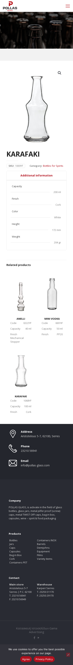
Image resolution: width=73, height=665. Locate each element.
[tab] (36, 175)
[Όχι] (68, 655)
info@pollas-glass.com (35, 465)
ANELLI (21, 318)
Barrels (41, 544)
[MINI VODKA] (52, 290)
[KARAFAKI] (20, 368)
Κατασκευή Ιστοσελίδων (32, 628)
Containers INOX (46, 540)
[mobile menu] (67, 6)
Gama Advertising (43, 630)
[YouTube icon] (38, 638)
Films (40, 555)
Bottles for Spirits (53, 166)
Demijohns (43, 547)
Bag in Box (15, 555)
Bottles (13, 540)
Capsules (14, 551)
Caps (12, 547)
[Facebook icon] (34, 638)
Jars (11, 544)
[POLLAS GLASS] (10, 6)
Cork (12, 559)
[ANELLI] (20, 290)
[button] (60, 73)
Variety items (44, 559)
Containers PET (18, 562)
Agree (26, 659)
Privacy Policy (44, 659)
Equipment (43, 551)
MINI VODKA (52, 318)
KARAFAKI (21, 396)
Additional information (36, 175)
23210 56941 (29, 451)
